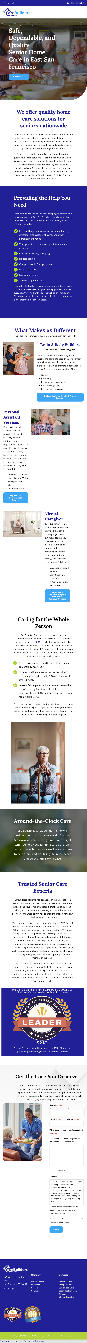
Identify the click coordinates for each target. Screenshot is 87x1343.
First (51, 1108)
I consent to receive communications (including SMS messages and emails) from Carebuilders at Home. (64, 1210)
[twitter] (8, 3)
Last (68, 1108)
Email (56, 1119)
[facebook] (4, 3)
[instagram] (12, 3)
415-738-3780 (77, 3)
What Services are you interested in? (66, 1131)
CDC (38, 642)
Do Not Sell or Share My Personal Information (22, 1341)
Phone (73, 1119)
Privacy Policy (67, 1219)
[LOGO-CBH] (17, 8)
